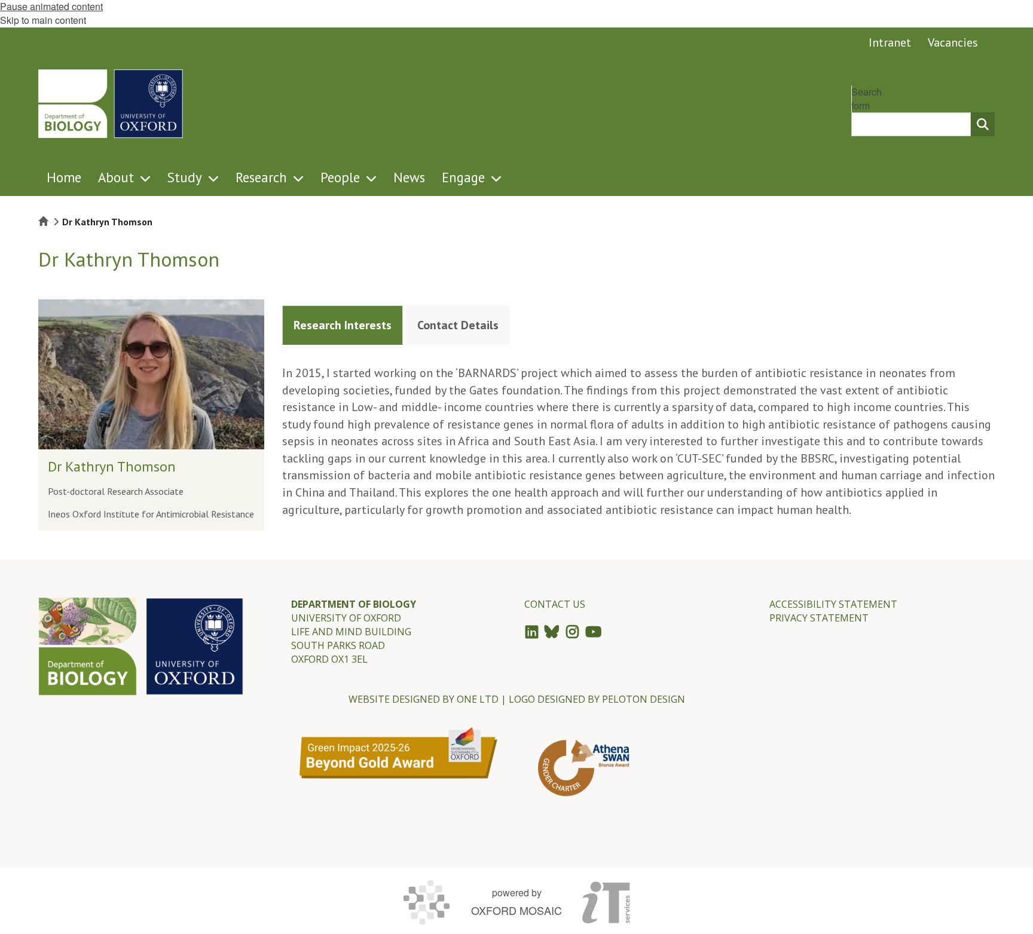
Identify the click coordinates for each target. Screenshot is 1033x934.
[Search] (983, 124)
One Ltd (478, 699)
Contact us (554, 604)
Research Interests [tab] (343, 325)
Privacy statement (819, 617)
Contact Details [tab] (458, 325)
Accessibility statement (833, 604)
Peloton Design (643, 699)
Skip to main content (43, 20)
